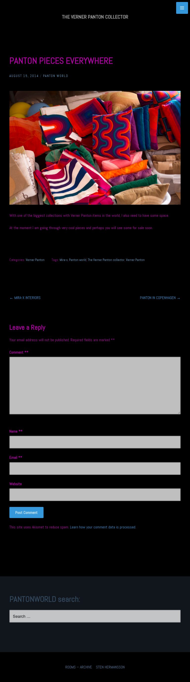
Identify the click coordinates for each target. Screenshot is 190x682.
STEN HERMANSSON (110, 667)
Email (14, 457)
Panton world (77, 260)
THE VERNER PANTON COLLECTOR (95, 17)
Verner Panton (35, 260)
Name (15, 431)
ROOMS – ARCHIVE (78, 667)
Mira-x (64, 260)
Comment (17, 352)
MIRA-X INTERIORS (25, 297)
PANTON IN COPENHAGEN (160, 297)
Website (15, 483)
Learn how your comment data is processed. (103, 527)
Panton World (55, 76)
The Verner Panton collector (106, 260)
